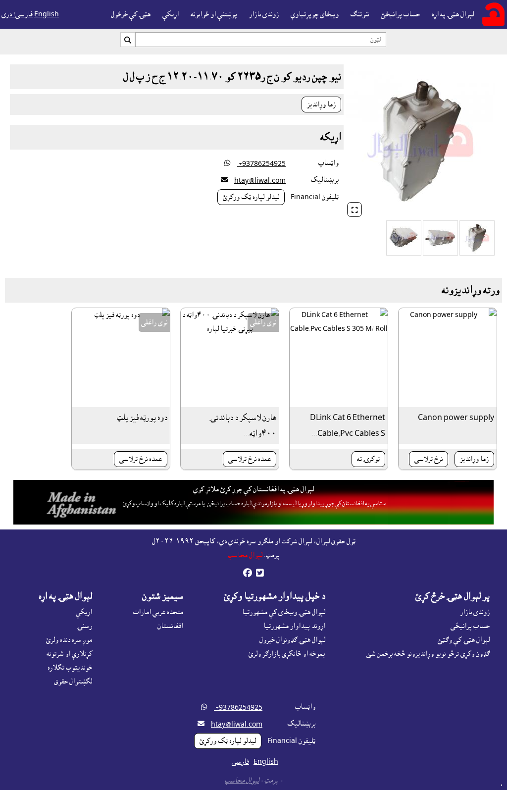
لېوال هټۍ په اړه (453, 14)
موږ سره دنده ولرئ (69, 639)
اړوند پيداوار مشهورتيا (294, 626)
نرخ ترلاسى (428, 459)
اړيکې (170, 14)
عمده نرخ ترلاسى (249, 459)
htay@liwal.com (260, 180)
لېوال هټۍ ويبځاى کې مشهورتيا (283, 612)
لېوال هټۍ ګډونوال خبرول (292, 639)
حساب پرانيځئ (400, 14)
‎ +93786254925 (261, 163)
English (46, 14)
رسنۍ (84, 626)
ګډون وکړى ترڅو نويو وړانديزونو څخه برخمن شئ (428, 653)
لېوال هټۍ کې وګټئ (464, 639)
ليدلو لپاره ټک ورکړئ (251, 197)
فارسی (240, 761)
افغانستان (170, 626)
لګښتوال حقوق (73, 681)
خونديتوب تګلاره (70, 667)
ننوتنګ (360, 14)
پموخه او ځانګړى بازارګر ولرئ (287, 653)
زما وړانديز (321, 104)
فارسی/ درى (17, 14)
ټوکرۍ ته (368, 459)
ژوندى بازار (264, 14)
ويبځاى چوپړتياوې (315, 14)
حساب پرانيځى (470, 626)
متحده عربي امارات (158, 612)
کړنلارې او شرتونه (69, 653)
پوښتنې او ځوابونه (214, 14)
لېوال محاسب (245, 555)
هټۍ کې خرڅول (131, 14)
